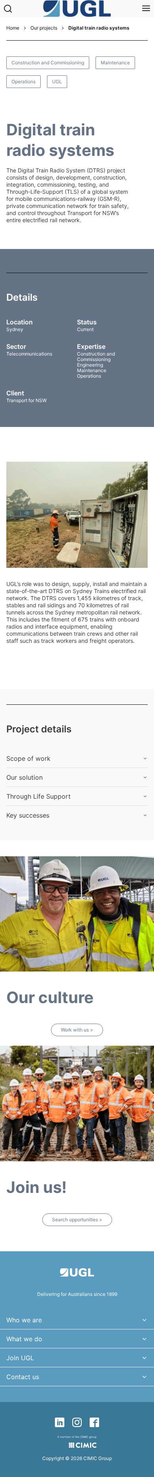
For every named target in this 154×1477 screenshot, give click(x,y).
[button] (77, 758)
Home (12, 28)
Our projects (43, 28)
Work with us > (77, 1030)
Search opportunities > (77, 1219)
